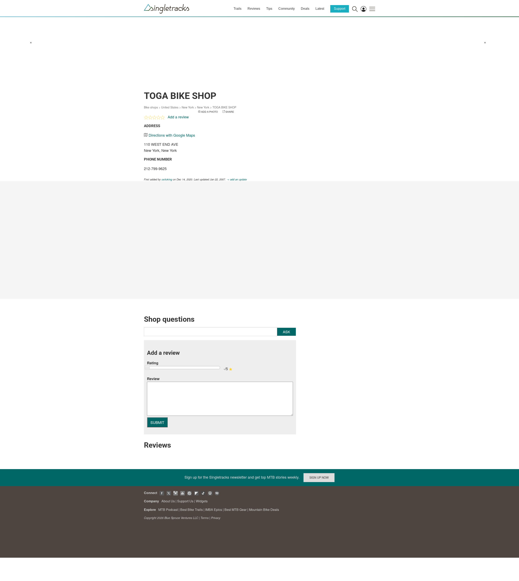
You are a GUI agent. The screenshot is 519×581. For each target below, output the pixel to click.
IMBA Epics (213, 509)
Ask (286, 331)
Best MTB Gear (235, 509)
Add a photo (209, 111)
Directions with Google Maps (172, 135)
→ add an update (237, 179)
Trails (237, 8)
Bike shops (151, 107)
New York (188, 107)
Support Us (185, 501)
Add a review (178, 116)
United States (169, 107)
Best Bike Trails (191, 509)
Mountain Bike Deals (264, 509)
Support (339, 8)
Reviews (254, 8)
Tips (269, 8)
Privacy (215, 518)
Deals (305, 8)
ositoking (167, 179)
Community (286, 8)
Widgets (202, 501)
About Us (168, 501)
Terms (205, 518)
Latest (319, 8)
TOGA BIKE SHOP (224, 107)
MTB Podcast (168, 509)
